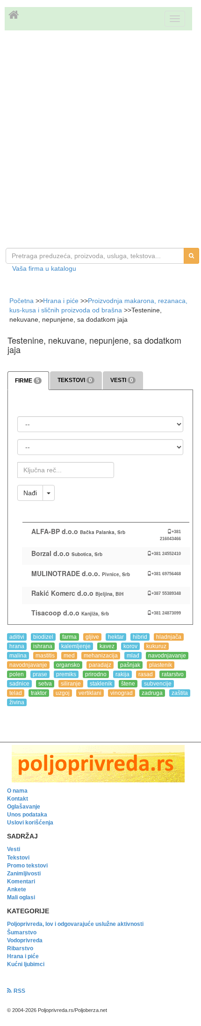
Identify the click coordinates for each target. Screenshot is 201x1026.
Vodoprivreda (25, 940)
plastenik (160, 665)
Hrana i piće (61, 300)
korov (130, 646)
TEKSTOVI (74, 380)
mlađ (133, 655)
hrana (16, 646)
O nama (17, 791)
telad (15, 693)
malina (18, 655)
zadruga (152, 693)
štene (128, 683)
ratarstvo (173, 674)
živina (16, 702)
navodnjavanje (167, 655)
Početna (22, 300)
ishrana (42, 646)
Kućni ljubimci (25, 964)
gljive (92, 637)
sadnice (19, 683)
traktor (39, 693)
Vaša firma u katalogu (44, 268)
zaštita (180, 693)
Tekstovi (18, 857)
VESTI (121, 380)
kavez (107, 646)
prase (40, 674)
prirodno (96, 674)
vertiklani (90, 693)
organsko (68, 665)
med (69, 655)
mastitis (45, 655)
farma (69, 637)
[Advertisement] (100, 140)
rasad (145, 674)
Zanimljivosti (24, 873)
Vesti (13, 849)
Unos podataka (27, 814)
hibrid (140, 637)
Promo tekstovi (27, 865)
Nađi (30, 493)
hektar (116, 637)
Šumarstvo (21, 932)
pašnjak (130, 665)
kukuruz (156, 646)
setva (45, 683)
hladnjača (168, 637)
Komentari (21, 881)
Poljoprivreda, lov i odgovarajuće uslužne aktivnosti (75, 924)
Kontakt (17, 798)
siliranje (71, 683)
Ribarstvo (20, 948)
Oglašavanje (23, 806)
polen (16, 674)
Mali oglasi (21, 897)
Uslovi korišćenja (30, 822)
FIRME (27, 380)
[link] (100, 763)
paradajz (100, 665)
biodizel (43, 637)
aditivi (16, 637)
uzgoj (63, 693)
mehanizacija (101, 655)
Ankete (16, 889)
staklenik (101, 683)
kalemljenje (76, 646)
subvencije (158, 683)
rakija (122, 674)
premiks (66, 674)
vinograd (121, 693)
